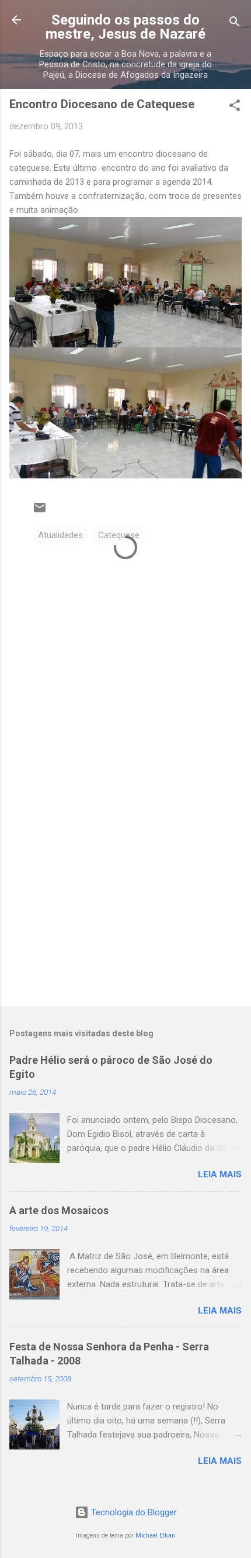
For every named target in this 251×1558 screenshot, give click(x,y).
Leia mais (220, 1174)
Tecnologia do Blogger (133, 1512)
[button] (235, 107)
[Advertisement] (125, 906)
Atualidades (60, 535)
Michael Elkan (155, 1535)
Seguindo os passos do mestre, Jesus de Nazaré (125, 27)
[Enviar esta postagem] (40, 511)
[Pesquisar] (235, 24)
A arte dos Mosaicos (59, 1210)
